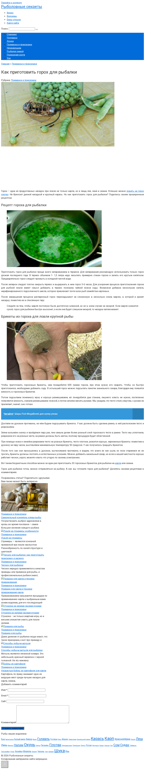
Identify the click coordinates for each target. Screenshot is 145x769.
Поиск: (5, 28)
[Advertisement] (72, 167)
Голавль (43, 739)
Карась (97, 738)
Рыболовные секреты (21, 6)
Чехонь (41, 751)
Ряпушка (95, 745)
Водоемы (12, 16)
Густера (53, 739)
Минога (10, 745)
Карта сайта (13, 23)
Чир (46, 752)
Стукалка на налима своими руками (20, 612)
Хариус (34, 752)
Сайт (3, 701)
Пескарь (45, 745)
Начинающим (14, 48)
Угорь (12, 752)
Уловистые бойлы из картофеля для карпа (23, 670)
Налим (18, 745)
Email (4, 695)
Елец (59, 739)
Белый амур (19, 739)
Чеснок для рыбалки (12, 565)
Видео (10, 12)
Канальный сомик (83, 739)
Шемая (51, 752)
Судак (124, 745)
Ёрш (3, 739)
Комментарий (8, 722)
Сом (116, 745)
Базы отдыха (14, 19)
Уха (8, 58)
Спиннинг (12, 34)
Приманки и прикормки (19, 44)
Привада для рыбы (11, 633)
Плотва (55, 745)
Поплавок (12, 37)
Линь (4, 745)
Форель (27, 751)
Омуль (38, 745)
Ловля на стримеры (11, 538)
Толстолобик (5, 752)
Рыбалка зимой (15, 51)
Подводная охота (16, 54)
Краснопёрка (122, 739)
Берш (29, 739)
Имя (4, 690)
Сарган (107, 745)
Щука (59, 750)
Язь (67, 751)
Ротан (89, 745)
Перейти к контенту (11, 2)
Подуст (83, 745)
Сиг (111, 745)
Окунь (29, 744)
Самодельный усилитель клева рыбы (21, 517)
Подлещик (76, 745)
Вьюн (35, 739)
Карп (109, 738)
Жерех (65, 739)
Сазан (101, 745)
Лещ (139, 739)
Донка (10, 41)
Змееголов (72, 739)
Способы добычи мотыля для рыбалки (21, 650)
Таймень (133, 745)
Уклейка (19, 751)
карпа (118, 463)
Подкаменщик (67, 745)
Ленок (133, 739)
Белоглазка (10, 739)
